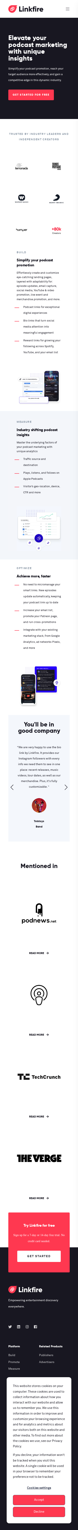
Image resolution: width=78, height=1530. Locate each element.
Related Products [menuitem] (51, 1346)
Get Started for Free (31, 94)
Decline (39, 1511)
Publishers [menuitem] (46, 1355)
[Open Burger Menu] (67, 9)
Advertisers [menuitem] (46, 1362)
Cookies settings (39, 1488)
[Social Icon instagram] (27, 1327)
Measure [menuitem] (14, 1368)
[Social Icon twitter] (11, 1327)
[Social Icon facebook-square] (34, 1327)
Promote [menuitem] (14, 1362)
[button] (12, 787)
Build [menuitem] (11, 1355)
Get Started (39, 1256)
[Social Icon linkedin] (18, 1327)
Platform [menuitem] (14, 1346)
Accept (39, 1499)
